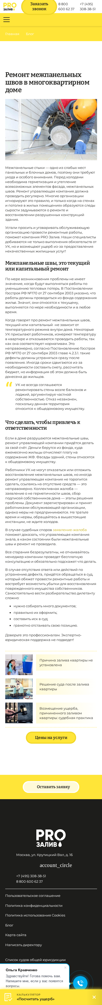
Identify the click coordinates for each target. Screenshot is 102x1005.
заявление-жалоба (70, 530)
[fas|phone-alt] (10, 876)
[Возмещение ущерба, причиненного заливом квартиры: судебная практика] (19, 705)
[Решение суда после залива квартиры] (19, 681)
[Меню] (7, 19)
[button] (95, 19)
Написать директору (23, 945)
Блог (9, 925)
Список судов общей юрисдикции (35, 960)
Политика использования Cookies (35, 915)
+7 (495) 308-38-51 (31, 876)
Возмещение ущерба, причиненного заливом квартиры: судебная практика (66, 713)
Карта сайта (15, 935)
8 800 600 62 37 (29, 881)
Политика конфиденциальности (34, 905)
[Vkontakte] (32, 865)
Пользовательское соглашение (32, 895)
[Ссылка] (9, 6)
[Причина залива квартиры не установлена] (19, 657)
